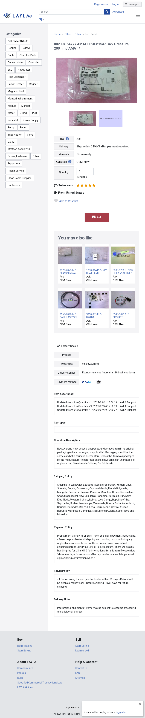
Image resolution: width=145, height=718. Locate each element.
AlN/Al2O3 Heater (18, 40)
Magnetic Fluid (16, 91)
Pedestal (13, 120)
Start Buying (24, 650)
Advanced (118, 11)
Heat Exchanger (16, 76)
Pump (11, 127)
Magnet (33, 84)
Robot (23, 127)
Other (36, 156)
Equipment (14, 163)
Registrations (24, 645)
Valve (30, 134)
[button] (72, 701)
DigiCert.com (72, 707)
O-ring (23, 112)
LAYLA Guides (25, 687)
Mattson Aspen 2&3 (19, 149)
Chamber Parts (27, 55)
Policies (21, 672)
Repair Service (16, 170)
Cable (11, 55)
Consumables (15, 62)
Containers (14, 185)
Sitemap (80, 677)
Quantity (64, 172)
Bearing (12, 48)
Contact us (81, 668)
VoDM (11, 142)
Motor (11, 112)
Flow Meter (24, 69)
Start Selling (82, 645)
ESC (10, 69)
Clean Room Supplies (19, 178)
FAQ (77, 672)
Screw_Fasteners (17, 156)
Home (57, 34)
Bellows (26, 48)
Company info (25, 668)
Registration (101, 4)
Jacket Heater (16, 84)
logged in (121, 712)
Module (12, 105)
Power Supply (30, 120)
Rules (20, 677)
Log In (115, 4)
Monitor (25, 105)
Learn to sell (82, 650)
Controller (33, 62)
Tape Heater (15, 134)
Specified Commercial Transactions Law (39, 682)
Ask (99, 217)
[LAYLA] (18, 15)
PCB (34, 112)
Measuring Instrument (20, 98)
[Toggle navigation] (138, 15)
